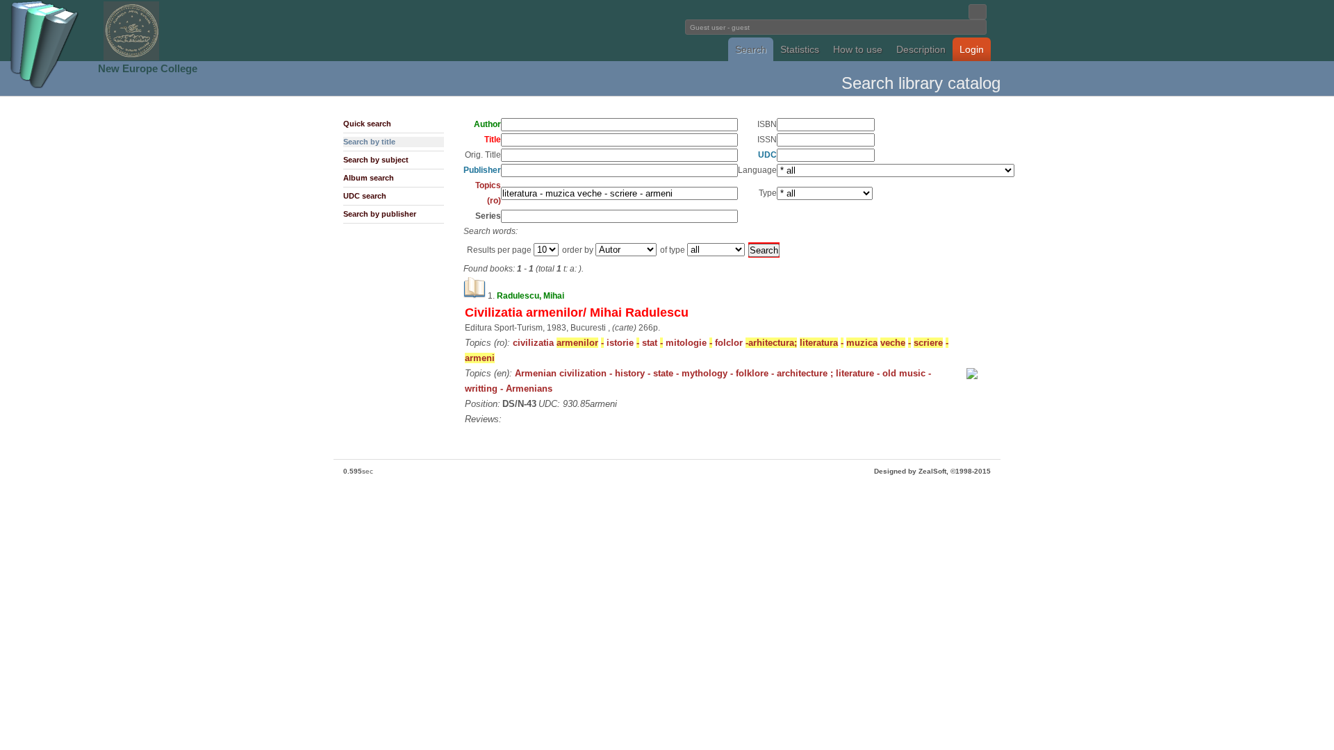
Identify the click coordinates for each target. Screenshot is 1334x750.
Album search (368, 178)
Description (921, 49)
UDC (767, 155)
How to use (857, 49)
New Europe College (147, 68)
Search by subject (376, 160)
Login (972, 49)
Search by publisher (379, 214)
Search (750, 49)
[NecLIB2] (131, 58)
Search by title (369, 142)
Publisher (482, 170)
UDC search (364, 196)
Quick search (367, 123)
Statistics (799, 49)
